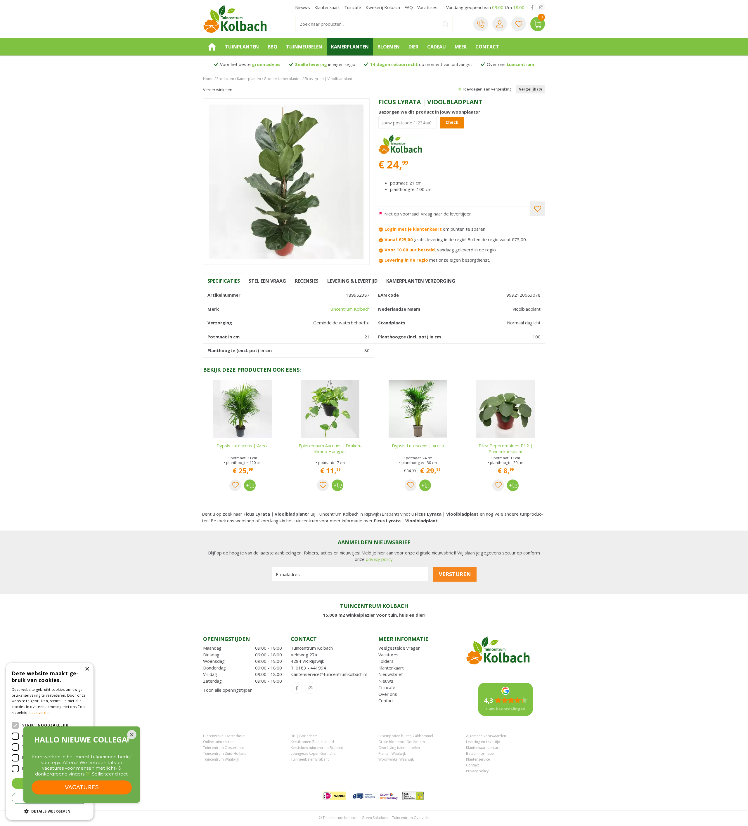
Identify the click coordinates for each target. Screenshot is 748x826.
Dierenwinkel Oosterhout (224, 736)
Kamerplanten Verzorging (420, 281)
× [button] (87, 669)
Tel (480, 24)
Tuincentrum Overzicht (411, 817)
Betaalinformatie (480, 753)
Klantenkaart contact (483, 747)
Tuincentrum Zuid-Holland (225, 753)
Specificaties (223, 281)
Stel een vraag (267, 281)
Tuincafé (386, 687)
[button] (50, 811)
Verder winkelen (217, 89)
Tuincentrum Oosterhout (223, 747)
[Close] (131, 734)
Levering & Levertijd (352, 281)
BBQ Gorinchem (304, 736)
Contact (386, 700)
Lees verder (40, 712)
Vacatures (388, 655)
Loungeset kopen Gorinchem (315, 753)
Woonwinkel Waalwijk (396, 759)
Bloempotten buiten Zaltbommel (405, 736)
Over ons (387, 694)
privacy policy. (380, 559)
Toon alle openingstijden (227, 690)
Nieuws (385, 681)
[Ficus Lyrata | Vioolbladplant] (286, 182)
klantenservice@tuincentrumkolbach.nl (329, 674)
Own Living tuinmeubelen (399, 747)
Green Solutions (375, 817)
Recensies (306, 281)
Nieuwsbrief (390, 674)
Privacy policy (477, 771)
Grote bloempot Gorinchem (401, 742)
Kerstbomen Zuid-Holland (312, 742)
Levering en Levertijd (483, 742)
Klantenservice (478, 759)
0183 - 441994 (311, 668)
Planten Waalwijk (392, 753)
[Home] (212, 46)
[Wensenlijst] (518, 24)
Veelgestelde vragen (399, 648)
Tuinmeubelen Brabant (310, 759)
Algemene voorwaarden (486, 736)
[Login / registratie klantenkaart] (499, 24)
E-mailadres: (288, 574)
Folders (386, 661)
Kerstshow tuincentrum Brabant (317, 747)
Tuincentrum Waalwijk (221, 759)
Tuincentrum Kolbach (349, 309)
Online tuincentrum (219, 742)
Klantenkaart (391, 668)
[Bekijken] (537, 24)
